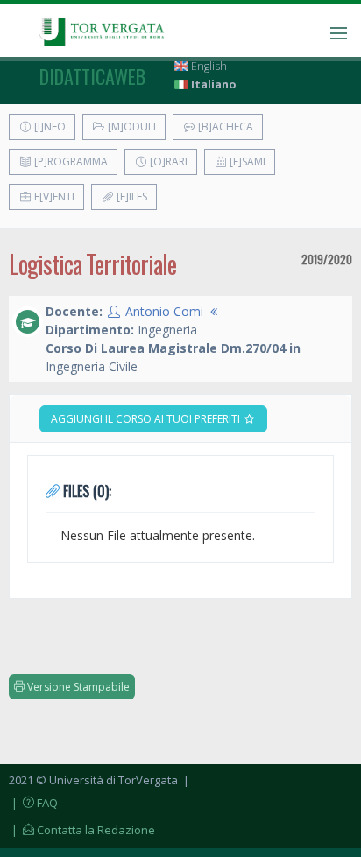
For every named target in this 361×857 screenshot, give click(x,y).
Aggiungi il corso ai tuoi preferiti (147, 418)
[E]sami (246, 161)
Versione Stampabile (77, 686)
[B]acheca (224, 126)
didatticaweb (92, 76)
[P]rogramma (70, 161)
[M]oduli (130, 126)
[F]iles (130, 196)
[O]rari (167, 161)
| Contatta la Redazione (82, 830)
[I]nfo (49, 126)
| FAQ (33, 803)
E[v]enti (53, 196)
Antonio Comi (164, 311)
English (207, 66)
